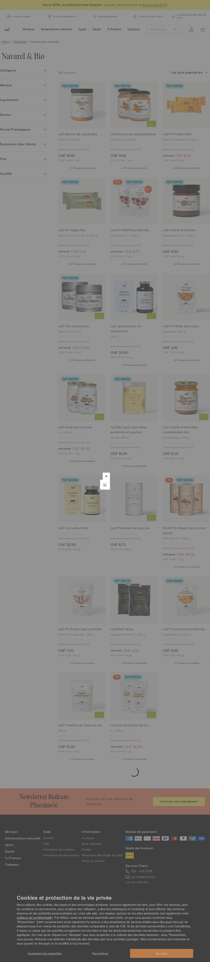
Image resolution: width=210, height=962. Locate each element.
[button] (106, 476)
